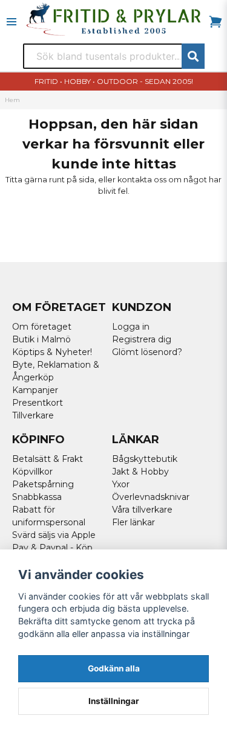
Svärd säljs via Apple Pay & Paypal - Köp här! (54, 548)
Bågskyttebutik (144, 458)
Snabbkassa (37, 496)
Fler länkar (133, 522)
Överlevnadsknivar (150, 496)
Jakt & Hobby (140, 471)
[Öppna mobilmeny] (11, 22)
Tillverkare (33, 415)
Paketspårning (43, 484)
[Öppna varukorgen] (215, 22)
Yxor (121, 484)
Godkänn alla (114, 668)
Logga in (131, 326)
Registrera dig (141, 339)
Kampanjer (35, 390)
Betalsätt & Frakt (47, 458)
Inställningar (113, 701)
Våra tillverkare (142, 509)
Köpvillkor (32, 471)
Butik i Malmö (41, 339)
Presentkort (37, 402)
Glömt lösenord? (147, 352)
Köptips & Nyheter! (52, 352)
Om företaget (41, 326)
